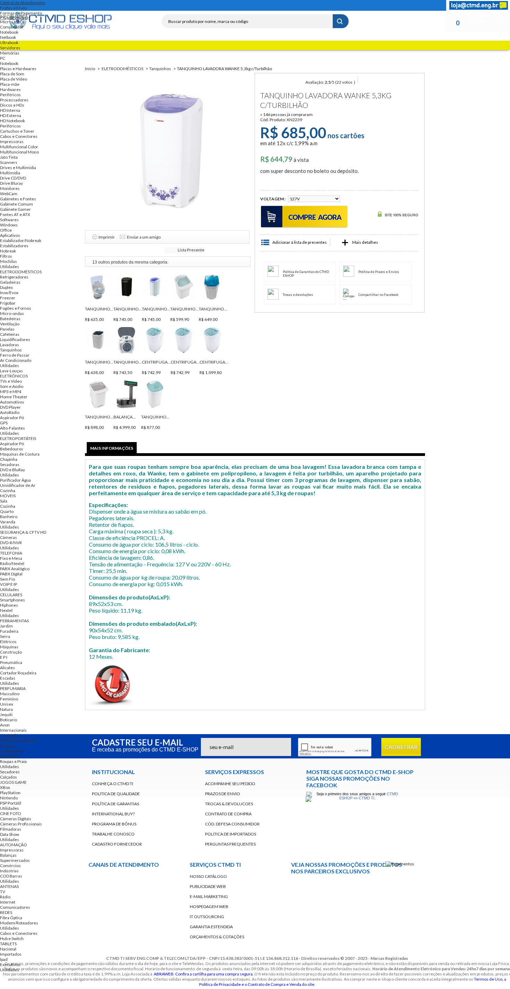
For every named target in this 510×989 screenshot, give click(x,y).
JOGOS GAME (13, 782)
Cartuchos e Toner (17, 131)
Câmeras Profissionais (21, 823)
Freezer (7, 297)
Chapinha (8, 459)
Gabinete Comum (16, 204)
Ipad (4, 959)
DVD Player (10, 407)
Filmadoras (10, 829)
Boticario (8, 719)
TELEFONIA (11, 553)
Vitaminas (9, 756)
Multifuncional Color (19, 146)
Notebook (9, 32)
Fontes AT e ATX (15, 214)
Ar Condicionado (15, 360)
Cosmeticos (11, 735)
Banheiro (8, 516)
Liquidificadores (15, 339)
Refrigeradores (14, 277)
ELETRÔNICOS (14, 376)
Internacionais (13, 730)
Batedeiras (10, 318)
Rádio (5, 896)
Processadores (14, 99)
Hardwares (10, 89)
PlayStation (10, 792)
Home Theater (13, 396)
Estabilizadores (14, 245)
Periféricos (10, 94)
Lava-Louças (11, 370)
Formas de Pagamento (21, 13)
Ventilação (9, 323)
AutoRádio (9, 412)
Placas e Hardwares (18, 68)
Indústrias (9, 870)
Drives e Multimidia (18, 167)
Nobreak (8, 251)
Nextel (6, 610)
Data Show (9, 834)
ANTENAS (9, 886)
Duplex (6, 287)
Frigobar (8, 303)
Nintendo (9, 797)
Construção (11, 652)
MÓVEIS (8, 495)
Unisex (6, 704)
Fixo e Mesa (11, 558)
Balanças (8, 855)
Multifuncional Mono (19, 152)
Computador (12, 27)
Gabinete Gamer (15, 209)
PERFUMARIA (13, 688)
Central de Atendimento (22, 2)
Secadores (10, 771)
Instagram (223, 5)
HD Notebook (12, 120)
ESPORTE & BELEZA (18, 740)
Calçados (8, 777)
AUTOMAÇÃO (13, 844)
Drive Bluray (11, 183)
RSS (210, 5)
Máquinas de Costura (20, 454)
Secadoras (9, 464)
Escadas (7, 678)
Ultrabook (9, 42)
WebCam (8, 193)
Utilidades (9, 266)
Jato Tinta (9, 157)
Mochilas (8, 261)
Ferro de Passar (14, 355)
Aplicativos (10, 235)
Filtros (6, 256)
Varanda (7, 521)
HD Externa (10, 115)
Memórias (9, 53)
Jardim (6, 626)
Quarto (7, 511)
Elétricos (8, 641)
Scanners (8, 162)
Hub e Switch (12, 938)
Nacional (8, 948)
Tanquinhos (11, 349)
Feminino (9, 698)
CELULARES (11, 594)
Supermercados (15, 860)
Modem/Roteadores (19, 922)
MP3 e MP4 (10, 391)
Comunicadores (15, 907)
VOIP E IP (8, 584)
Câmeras (8, 537)
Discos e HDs (12, 105)
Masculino (9, 693)
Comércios (10, 865)
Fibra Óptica (11, 917)
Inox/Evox (9, 292)
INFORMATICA (14, 16)
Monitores (10, 188)
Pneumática (11, 662)
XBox (5, 787)
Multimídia (10, 172)
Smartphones (12, 599)
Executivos (10, 964)
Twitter (198, 5)
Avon (5, 725)
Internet (7, 902)
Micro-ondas (12, 313)
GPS (4, 422)
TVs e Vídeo (11, 381)
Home (173, 5)
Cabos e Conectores (18, 136)
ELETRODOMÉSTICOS (21, 271)
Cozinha (7, 490)
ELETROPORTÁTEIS (18, 438)
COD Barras (11, 876)
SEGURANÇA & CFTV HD (23, 532)
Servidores (10, 47)
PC (2, 58)
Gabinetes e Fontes (18, 198)
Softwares (9, 219)
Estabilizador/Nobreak (20, 240)
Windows (9, 224)
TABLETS (8, 943)
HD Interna (10, 110)
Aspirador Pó (12, 417)
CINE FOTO (10, 813)
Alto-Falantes (12, 428)
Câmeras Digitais (15, 818)
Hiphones (9, 605)
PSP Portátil (10, 803)
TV (2, 891)
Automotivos (12, 402)
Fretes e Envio (13, 7)
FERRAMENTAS (14, 620)
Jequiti (6, 714)
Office (6, 230)
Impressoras (12, 141)
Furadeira (9, 631)
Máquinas (9, 646)
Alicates (7, 667)
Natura (6, 709)
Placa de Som (12, 73)
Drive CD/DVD (13, 178)
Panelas (7, 329)
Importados (11, 954)
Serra (5, 636)
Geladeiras (10, 282)
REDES (6, 912)
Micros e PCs (12, 21)
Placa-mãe (9, 84)
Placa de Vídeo (13, 79)
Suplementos (12, 751)
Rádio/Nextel (12, 563)
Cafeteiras (9, 334)
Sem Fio (7, 579)
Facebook (185, 5)
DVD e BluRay (12, 469)
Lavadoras (9, 344)
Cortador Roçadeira (18, 672)
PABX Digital (11, 573)
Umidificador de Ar (17, 485)
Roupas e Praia (13, 761)
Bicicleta (8, 745)
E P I (3, 657)
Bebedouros (11, 448)
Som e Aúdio (11, 386)
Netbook (8, 37)
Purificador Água (15, 480)
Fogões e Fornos (15, 308)
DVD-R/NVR (11, 542)
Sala (3, 501)
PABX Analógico (14, 568)
